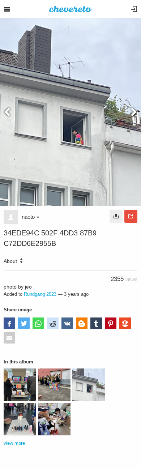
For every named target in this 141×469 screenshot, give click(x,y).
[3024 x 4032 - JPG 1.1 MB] (116, 216)
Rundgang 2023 (40, 294)
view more (14, 443)
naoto (28, 217)
